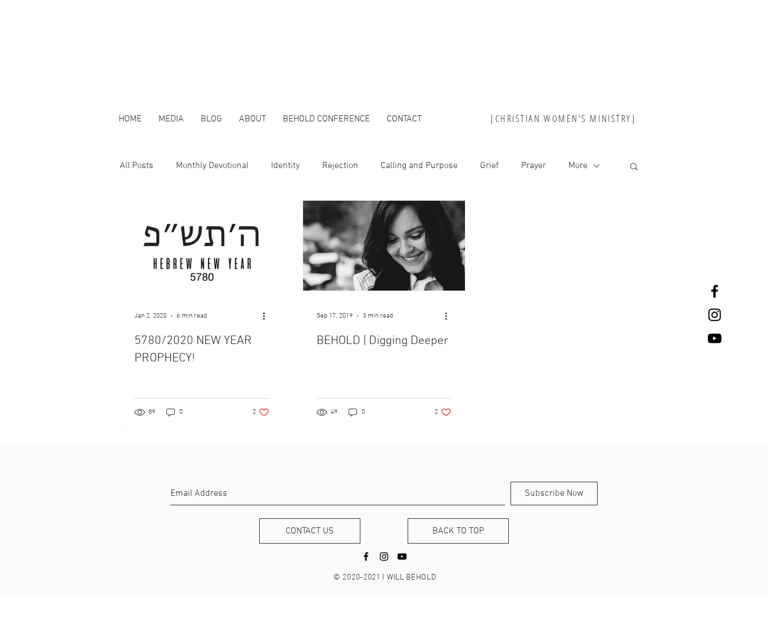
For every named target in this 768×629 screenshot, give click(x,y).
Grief (489, 165)
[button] (634, 167)
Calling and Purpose (419, 165)
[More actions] (267, 316)
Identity (285, 165)
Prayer (533, 165)
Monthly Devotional (212, 165)
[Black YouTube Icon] (714, 338)
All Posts (136, 165)
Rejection (340, 165)
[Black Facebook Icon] (714, 291)
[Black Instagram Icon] (714, 314)
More (578, 165)
